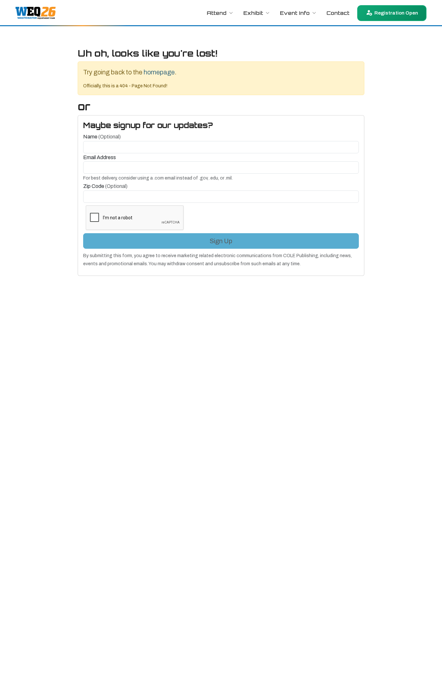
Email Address (99, 157)
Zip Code (105, 186)
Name (102, 136)
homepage (159, 72)
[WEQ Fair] (36, 13)
